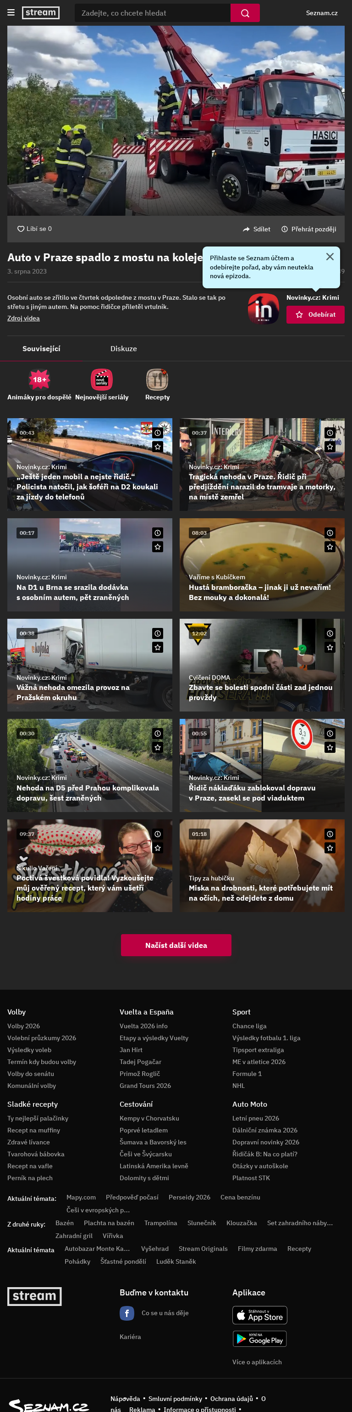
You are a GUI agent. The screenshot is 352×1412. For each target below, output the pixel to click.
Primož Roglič (140, 1074)
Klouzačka (241, 1223)
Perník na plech (30, 1178)
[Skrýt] (330, 258)
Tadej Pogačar (140, 1062)
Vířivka (113, 1236)
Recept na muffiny (33, 1130)
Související (41, 348)
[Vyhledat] (245, 13)
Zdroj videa (23, 318)
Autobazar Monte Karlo (98, 1248)
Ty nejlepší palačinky (37, 1118)
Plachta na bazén (109, 1223)
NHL (238, 1085)
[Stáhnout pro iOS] (259, 1315)
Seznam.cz (322, 13)
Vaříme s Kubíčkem (217, 577)
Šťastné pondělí (123, 1261)
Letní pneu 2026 (255, 1118)
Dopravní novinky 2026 (265, 1142)
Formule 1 (247, 1074)
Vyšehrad (155, 1248)
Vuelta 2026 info (144, 1026)
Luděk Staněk (176, 1261)
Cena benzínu (240, 1197)
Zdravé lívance (28, 1142)
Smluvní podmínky (175, 1399)
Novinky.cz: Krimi (41, 467)
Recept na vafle (30, 1166)
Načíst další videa (176, 945)
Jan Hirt (131, 1050)
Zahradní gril (74, 1236)
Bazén (64, 1223)
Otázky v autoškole (260, 1166)
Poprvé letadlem (144, 1130)
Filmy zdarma (257, 1248)
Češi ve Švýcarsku (146, 1154)
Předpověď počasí (132, 1197)
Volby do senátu (30, 1074)
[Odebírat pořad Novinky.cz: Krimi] (157, 446)
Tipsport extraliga (258, 1050)
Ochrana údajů (231, 1399)
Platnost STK (251, 1178)
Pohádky (77, 1261)
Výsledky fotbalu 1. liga (266, 1038)
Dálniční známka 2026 (264, 1130)
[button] (176, 121)
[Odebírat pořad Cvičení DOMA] (330, 647)
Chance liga (249, 1026)
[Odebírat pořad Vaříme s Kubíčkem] (330, 546)
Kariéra (130, 1337)
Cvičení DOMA (209, 677)
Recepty (299, 1248)
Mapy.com (81, 1197)
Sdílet (261, 229)
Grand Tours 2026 (145, 1085)
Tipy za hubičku (211, 878)
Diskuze (123, 348)
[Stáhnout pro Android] (259, 1339)
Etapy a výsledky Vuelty (154, 1038)
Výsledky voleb (29, 1050)
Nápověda (125, 1399)
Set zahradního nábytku (301, 1223)
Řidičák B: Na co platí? (264, 1154)
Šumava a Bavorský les (153, 1142)
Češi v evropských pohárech (107, 1210)
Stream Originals (203, 1248)
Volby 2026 (23, 1026)
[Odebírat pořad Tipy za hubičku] (330, 847)
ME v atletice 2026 (259, 1062)
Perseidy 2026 (189, 1197)
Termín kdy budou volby (41, 1062)
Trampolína (160, 1223)
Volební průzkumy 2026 (41, 1038)
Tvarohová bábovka (36, 1154)
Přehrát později (314, 229)
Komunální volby (31, 1085)
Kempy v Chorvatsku (149, 1118)
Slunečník (201, 1223)
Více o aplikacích (257, 1362)
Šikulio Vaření (36, 868)
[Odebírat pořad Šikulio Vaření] (157, 847)
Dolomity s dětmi (144, 1178)
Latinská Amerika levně (154, 1166)
